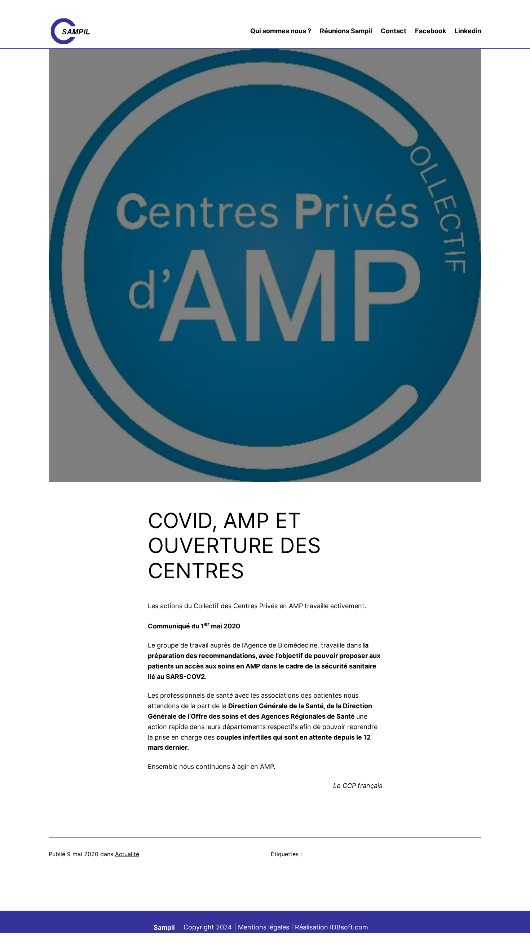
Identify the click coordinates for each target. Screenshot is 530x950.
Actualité (127, 854)
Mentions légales (263, 927)
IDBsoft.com (349, 927)
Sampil (164, 927)
